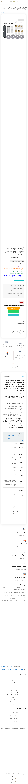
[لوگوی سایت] (13, 1)
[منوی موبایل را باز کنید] (25, 2)
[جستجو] (4, 2)
